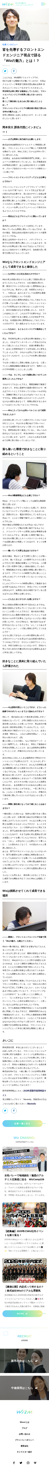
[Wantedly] (35, 1463)
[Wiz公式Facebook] (13, 1463)
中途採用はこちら (22, 1387)
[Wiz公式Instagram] (28, 1463)
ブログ (24, 1428)
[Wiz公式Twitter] (20, 1463)
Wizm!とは (24, 1422)
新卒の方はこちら (22, 1360)
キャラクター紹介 (24, 1452)
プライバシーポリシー (24, 1440)
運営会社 (24, 1446)
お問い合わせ (24, 1434)
